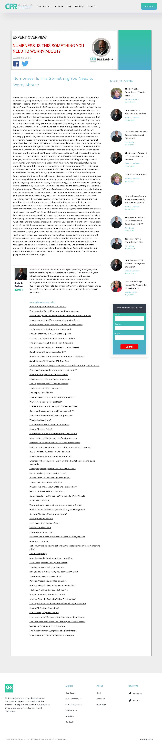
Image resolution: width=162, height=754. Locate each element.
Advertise (70, 716)
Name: (117, 314)
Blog (69, 6)
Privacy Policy (146, 739)
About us (59, 6)
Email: (118, 324)
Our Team (70, 693)
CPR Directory (43, 6)
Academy (79, 6)
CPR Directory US (73, 699)
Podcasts (92, 6)
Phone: (118, 334)
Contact (149, 6)
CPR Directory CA (73, 704)
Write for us (71, 710)
